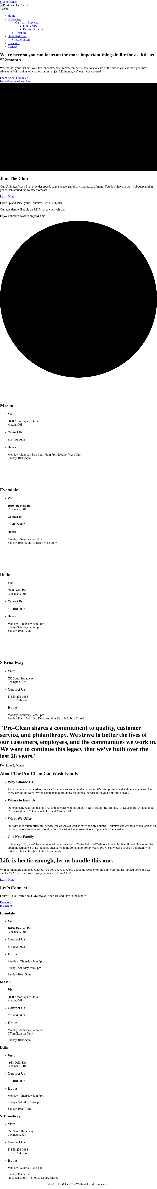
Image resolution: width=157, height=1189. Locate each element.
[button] (14, 78)
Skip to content (9, 1)
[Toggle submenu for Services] (19, 20)
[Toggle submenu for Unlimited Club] (27, 37)
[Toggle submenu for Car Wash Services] (39, 23)
